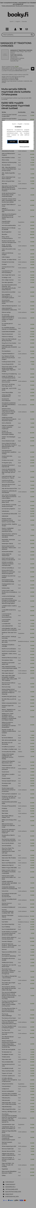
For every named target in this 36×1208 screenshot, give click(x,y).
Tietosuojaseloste (24, 146)
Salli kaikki (12, 141)
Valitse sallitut (23, 141)
